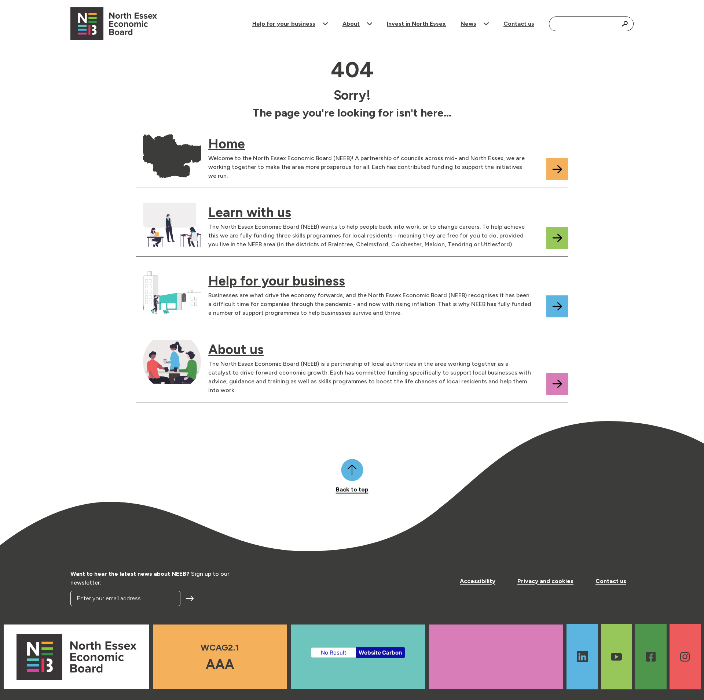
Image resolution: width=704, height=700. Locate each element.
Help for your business (283, 23)
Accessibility (477, 581)
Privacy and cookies (545, 581)
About (351, 23)
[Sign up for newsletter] (190, 598)
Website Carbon (380, 652)
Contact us (518, 23)
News (468, 23)
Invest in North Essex (416, 23)
